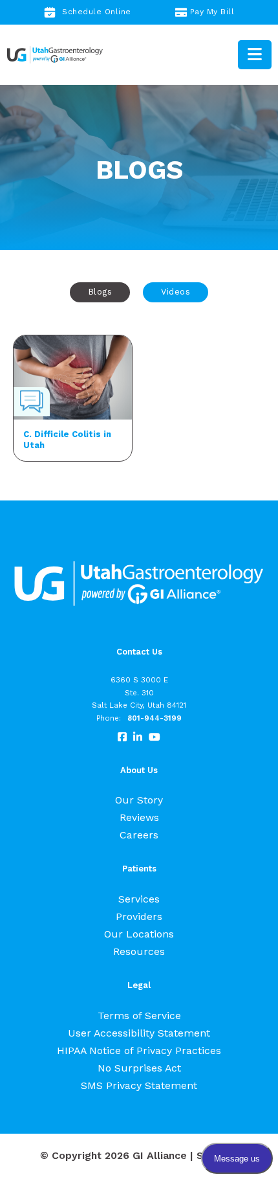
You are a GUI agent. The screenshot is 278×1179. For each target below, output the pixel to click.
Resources (139, 951)
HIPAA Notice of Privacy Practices (139, 1050)
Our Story (139, 800)
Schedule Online (96, 11)
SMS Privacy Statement (139, 1085)
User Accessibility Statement (139, 1033)
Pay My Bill (212, 11)
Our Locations (139, 934)
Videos (175, 292)
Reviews (139, 817)
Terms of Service (139, 1015)
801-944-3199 (154, 718)
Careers (139, 835)
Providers (139, 916)
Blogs (100, 292)
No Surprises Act (139, 1068)
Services (139, 899)
